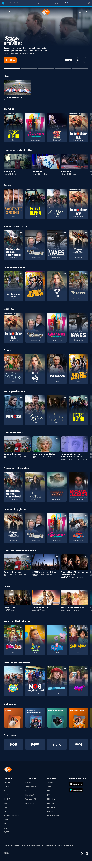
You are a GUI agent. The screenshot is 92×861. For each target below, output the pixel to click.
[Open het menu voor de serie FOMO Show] (86, 115)
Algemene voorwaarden (12, 845)
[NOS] (13, 744)
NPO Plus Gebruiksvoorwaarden (32, 845)
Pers (26, 791)
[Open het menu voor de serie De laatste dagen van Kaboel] (21, 232)
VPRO (6, 824)
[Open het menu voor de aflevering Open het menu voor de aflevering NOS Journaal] (28, 156)
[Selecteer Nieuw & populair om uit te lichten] (80, 67)
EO (4, 791)
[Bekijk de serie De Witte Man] (35, 487)
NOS (5, 807)
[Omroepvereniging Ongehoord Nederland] (78, 744)
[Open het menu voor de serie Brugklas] (64, 668)
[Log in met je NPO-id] (86, 12)
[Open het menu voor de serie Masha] (21, 627)
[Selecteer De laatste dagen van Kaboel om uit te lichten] (46, 67)
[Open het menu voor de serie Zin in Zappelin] (43, 627)
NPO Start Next (52, 791)
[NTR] (57, 744)
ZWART (6, 832)
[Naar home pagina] (46, 12)
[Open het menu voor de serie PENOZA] (21, 397)
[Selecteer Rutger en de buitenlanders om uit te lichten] (12, 67)
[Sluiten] (89, 3)
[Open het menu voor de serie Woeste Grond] (21, 191)
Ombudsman (51, 811)
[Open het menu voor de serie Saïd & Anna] (86, 627)
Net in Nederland (53, 815)
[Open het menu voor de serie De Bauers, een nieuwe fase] (43, 232)
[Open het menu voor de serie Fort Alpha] (21, 115)
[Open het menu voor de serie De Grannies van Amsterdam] (43, 115)
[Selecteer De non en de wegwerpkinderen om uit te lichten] (63, 67)
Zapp (49, 787)
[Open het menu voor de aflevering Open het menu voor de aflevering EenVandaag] (86, 156)
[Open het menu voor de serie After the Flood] (64, 273)
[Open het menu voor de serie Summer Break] (21, 668)
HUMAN (6, 795)
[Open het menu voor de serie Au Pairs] (86, 515)
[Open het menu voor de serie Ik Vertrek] (86, 273)
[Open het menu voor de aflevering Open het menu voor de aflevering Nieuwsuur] (57, 156)
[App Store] (76, 784)
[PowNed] (35, 744)
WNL (5, 828)
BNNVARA (7, 787)
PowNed (6, 820)
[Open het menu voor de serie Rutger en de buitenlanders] (86, 232)
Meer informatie (72, 3)
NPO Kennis (51, 803)
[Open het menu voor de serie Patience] (64, 356)
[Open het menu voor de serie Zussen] (64, 191)
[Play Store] (76, 790)
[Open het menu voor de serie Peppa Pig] (64, 627)
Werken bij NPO (30, 799)
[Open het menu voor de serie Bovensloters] (43, 273)
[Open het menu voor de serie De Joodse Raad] (64, 397)
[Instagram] (87, 854)
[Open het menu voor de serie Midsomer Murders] (21, 356)
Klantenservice (30, 803)
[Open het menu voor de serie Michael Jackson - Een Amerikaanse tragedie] (86, 474)
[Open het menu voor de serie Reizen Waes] (64, 232)
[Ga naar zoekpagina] (80, 12)
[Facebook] (81, 854)
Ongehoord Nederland (11, 815)
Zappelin (50, 782)
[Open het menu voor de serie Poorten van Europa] (64, 474)
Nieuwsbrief (29, 795)
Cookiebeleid (49, 845)
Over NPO (28, 782)
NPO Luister (51, 799)
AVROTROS (7, 782)
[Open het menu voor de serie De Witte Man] (43, 474)
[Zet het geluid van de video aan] (77, 60)
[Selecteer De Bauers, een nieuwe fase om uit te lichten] (29, 67)
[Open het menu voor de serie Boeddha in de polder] (21, 273)
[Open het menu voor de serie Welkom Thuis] (86, 668)
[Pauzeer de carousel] (85, 60)
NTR (5, 811)
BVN (48, 795)
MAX (5, 803)
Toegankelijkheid (31, 787)
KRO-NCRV (7, 799)
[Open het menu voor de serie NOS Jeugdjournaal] (43, 668)
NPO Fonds (51, 807)
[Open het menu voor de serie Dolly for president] (64, 115)
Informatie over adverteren (64, 845)
